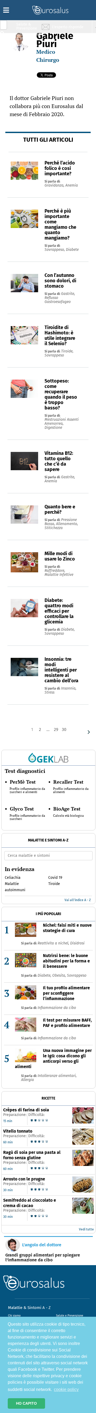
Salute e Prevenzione (69, 1315)
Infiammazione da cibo (57, 1007)
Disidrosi (77, 943)
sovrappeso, (55, 249)
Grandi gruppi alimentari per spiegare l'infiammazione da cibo (42, 1257)
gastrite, (68, 293)
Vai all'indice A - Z (78, 900)
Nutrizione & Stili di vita (27, 46)
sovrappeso (54, 355)
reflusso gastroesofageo (58, 299)
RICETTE (48, 1098)
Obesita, (59, 975)
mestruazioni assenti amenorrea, (62, 421)
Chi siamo (14, 1315)
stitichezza (54, 528)
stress (49, 692)
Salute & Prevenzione (26, 26)
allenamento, (67, 524)
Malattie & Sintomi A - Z (29, 1307)
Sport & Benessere (25, 57)
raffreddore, (55, 570)
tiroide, (67, 351)
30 (64, 729)
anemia (71, 185)
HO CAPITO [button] (26, 1403)
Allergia (27, 1079)
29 (56, 729)
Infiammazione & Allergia (28, 36)
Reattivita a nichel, (54, 943)
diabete (72, 249)
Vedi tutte (86, 1229)
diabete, (68, 629)
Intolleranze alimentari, (57, 1075)
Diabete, (45, 975)
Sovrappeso (76, 975)
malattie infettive (59, 574)
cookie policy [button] (66, 1389)
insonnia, (68, 688)
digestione (53, 427)
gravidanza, (55, 185)
